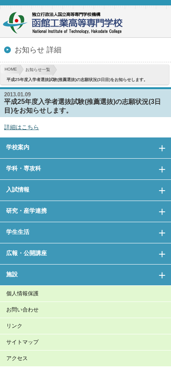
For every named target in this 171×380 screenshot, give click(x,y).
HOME (11, 69)
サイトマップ (22, 342)
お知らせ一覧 (37, 69)
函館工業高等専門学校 (66, 23)
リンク (14, 326)
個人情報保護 (22, 293)
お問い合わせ (22, 309)
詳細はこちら (21, 127)
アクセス (17, 358)
